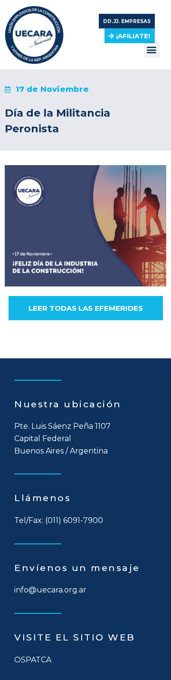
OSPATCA (32, 659)
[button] (127, 18)
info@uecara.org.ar (50, 589)
